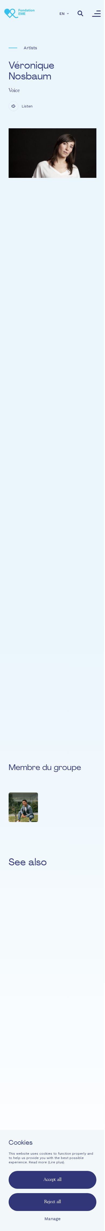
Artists (30, 47)
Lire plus (56, 1162)
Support (52, 1121)
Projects (52, 1101)
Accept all (52, 1180)
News (52, 1111)
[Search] (80, 14)
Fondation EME (52, 1092)
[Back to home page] (19, 13)
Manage (52, 1218)
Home (53, 1082)
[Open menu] (96, 13)
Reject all (52, 1202)
